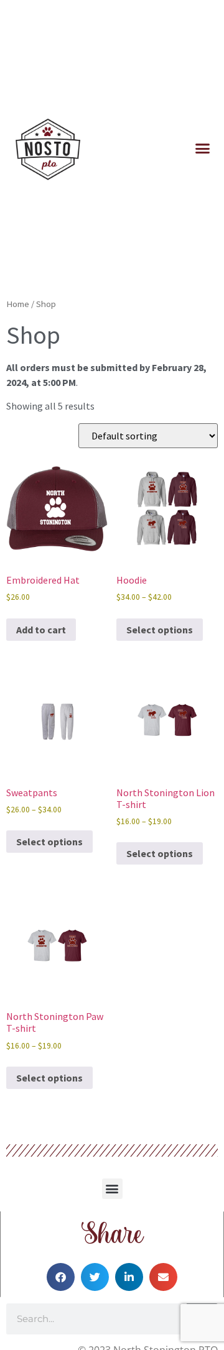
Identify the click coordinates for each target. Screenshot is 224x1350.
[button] (203, 148)
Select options (159, 629)
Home (17, 304)
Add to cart (41, 629)
